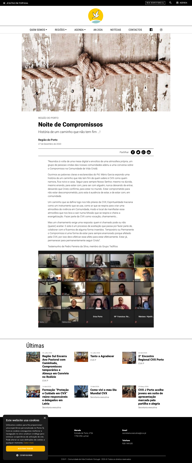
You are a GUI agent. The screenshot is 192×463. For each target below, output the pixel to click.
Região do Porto (47, 139)
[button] (25, 455)
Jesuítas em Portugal (17, 3)
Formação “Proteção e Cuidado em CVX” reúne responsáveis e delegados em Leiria (55, 396)
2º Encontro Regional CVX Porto (151, 357)
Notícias (115, 29)
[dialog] (25, 437)
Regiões (59, 29)
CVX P (45, 380)
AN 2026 (98, 29)
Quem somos (37, 29)
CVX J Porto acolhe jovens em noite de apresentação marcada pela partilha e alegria (151, 396)
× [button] (45, 418)
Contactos (135, 29)
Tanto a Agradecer (102, 356)
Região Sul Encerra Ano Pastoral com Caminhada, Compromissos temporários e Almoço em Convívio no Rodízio (55, 366)
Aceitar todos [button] (25, 448)
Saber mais (29, 442)
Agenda (79, 29)
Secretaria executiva (51, 407)
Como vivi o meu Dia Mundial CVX (103, 391)
